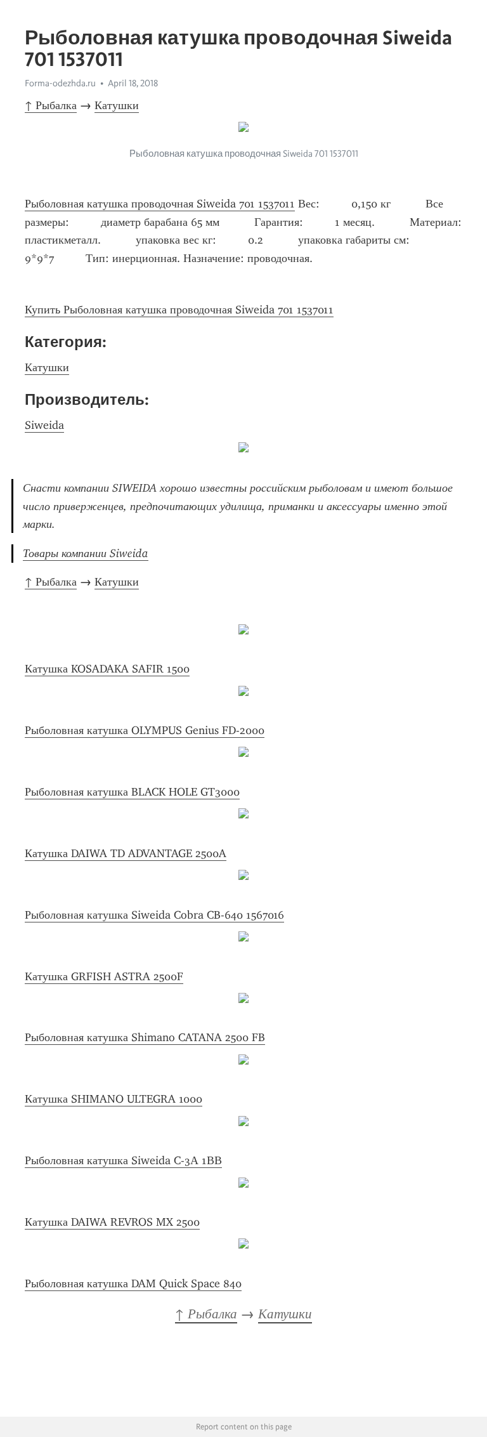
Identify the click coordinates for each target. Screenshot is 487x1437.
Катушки (116, 105)
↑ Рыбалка (51, 105)
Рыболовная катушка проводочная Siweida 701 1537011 (160, 204)
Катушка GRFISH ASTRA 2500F (104, 976)
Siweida (44, 425)
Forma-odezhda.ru (60, 83)
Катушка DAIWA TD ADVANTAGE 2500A (125, 853)
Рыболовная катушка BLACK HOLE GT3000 (132, 792)
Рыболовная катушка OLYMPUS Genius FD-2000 (144, 730)
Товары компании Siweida (85, 553)
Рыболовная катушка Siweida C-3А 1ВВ (123, 1160)
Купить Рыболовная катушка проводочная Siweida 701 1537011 (179, 310)
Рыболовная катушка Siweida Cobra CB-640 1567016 (154, 915)
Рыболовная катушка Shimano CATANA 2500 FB (145, 1037)
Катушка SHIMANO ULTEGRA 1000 (113, 1099)
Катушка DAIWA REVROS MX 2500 (112, 1222)
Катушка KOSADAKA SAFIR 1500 (107, 669)
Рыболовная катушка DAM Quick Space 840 (133, 1283)
